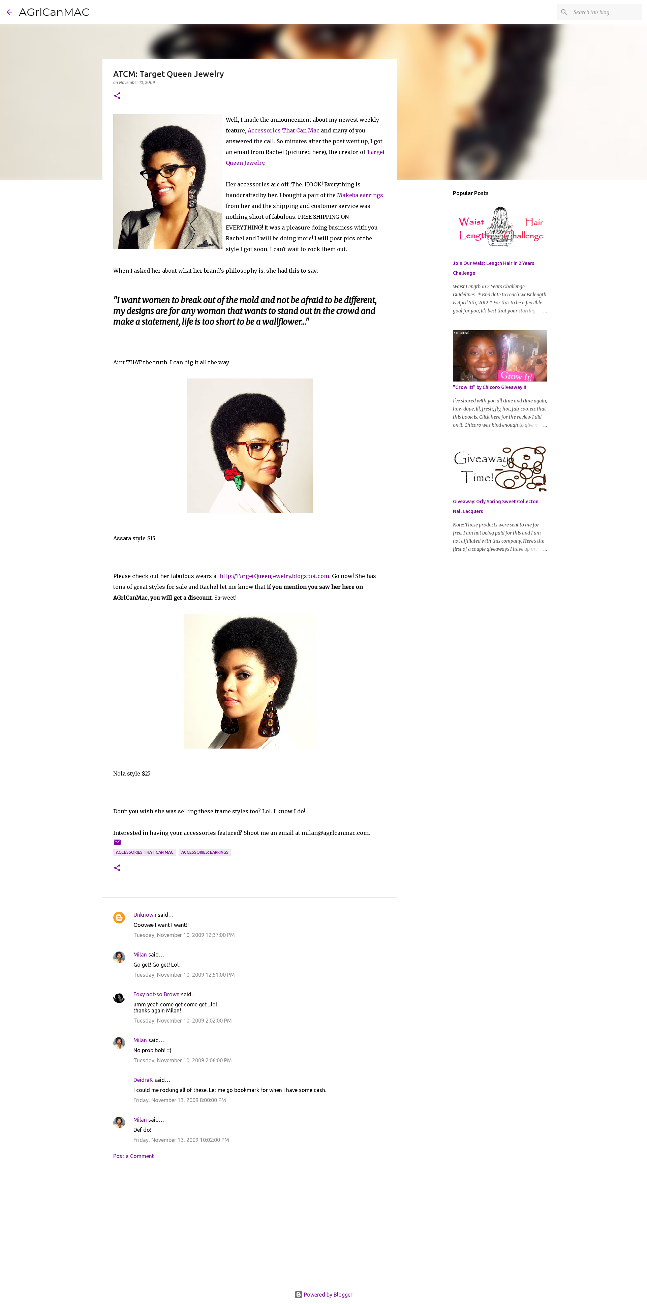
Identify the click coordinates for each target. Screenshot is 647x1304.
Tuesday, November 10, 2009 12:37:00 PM (184, 935)
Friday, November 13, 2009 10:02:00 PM (181, 1140)
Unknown (144, 915)
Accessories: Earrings (204, 852)
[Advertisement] (250, 1227)
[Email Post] (117, 845)
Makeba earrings (360, 195)
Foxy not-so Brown (156, 994)
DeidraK (143, 1080)
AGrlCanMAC (54, 12)
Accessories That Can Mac (283, 130)
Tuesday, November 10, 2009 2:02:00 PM (182, 1021)
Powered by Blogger (327, 1295)
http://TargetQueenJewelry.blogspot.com (274, 576)
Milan (140, 954)
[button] (117, 96)
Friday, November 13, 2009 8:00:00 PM (179, 1100)
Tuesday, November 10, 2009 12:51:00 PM (184, 975)
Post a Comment (133, 1156)
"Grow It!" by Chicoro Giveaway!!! (489, 387)
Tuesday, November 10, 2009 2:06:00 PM (182, 1060)
